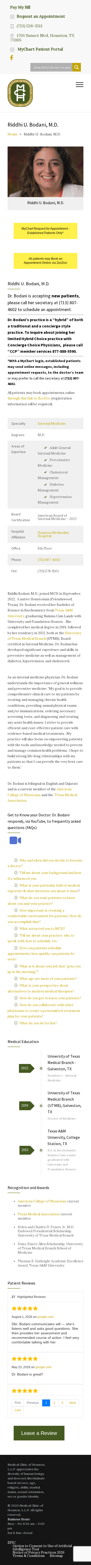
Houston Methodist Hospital (53, 534)
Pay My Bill (20, 7)
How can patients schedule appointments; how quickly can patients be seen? (41, 954)
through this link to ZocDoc (29, 398)
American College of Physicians (42, 1201)
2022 (24, 1068)
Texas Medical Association (39, 1214)
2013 (24, 1150)
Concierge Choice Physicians (34, 344)
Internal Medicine (52, 423)
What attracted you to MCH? (42, 929)
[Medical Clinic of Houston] (42, 93)
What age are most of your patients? (48, 979)
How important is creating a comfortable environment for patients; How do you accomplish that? (45, 916)
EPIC (12, 1542)
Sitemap (56, 1556)
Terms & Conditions (29, 1556)
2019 (24, 1105)
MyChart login (31, 361)
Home (13, 134)
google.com (45, 1317)
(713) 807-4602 (49, 560)
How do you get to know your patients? (50, 998)
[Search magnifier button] (76, 67)
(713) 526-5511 (29, 25)
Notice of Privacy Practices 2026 (38, 1552)
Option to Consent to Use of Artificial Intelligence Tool (42, 1547)
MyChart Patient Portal (40, 49)
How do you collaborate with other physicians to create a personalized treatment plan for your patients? (44, 1010)
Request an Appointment (41, 16)
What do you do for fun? (38, 1023)
